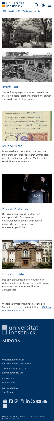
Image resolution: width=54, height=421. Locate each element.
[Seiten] (49, 5)
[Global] (42, 4)
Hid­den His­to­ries (15, 208)
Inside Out (10, 86)
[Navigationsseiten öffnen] (4, 12)
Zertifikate (7, 392)
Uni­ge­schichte (13, 274)
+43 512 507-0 (19, 368)
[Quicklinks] (43, 5)
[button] (6, 35)
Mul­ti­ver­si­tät (12, 146)
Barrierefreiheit (10, 388)
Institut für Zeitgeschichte (24, 11)
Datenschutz (8, 382)
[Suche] (36, 5)
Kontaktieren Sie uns (12, 372)
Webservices (24, 416)
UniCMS (15, 416)
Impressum (8, 378)
